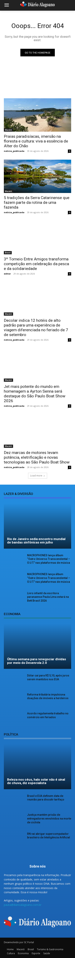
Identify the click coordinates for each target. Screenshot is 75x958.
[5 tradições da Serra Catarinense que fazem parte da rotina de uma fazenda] (37, 176)
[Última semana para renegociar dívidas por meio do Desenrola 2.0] (37, 646)
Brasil (8, 252)
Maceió (8, 130)
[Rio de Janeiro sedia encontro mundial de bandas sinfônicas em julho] (37, 526)
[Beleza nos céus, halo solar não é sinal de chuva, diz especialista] (37, 766)
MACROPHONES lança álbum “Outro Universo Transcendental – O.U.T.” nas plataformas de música (48, 559)
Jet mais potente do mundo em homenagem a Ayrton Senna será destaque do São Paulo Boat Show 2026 (34, 393)
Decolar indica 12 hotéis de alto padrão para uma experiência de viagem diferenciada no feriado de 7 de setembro (36, 327)
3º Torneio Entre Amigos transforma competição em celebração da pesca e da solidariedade (36, 264)
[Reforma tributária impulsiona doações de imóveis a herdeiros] (14, 700)
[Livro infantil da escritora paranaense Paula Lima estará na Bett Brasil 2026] (14, 598)
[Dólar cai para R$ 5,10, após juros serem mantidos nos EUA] (14, 681)
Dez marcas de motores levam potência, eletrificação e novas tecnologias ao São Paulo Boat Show (37, 457)
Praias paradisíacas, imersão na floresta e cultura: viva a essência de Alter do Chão (36, 141)
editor (7, 273)
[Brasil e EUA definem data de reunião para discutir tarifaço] (14, 801)
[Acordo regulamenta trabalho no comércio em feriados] (14, 719)
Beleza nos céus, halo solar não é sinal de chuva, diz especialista (36, 781)
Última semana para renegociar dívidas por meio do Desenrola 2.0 (36, 661)
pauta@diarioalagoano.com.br (22, 905)
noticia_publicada (14, 151)
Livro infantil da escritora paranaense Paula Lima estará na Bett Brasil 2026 (48, 597)
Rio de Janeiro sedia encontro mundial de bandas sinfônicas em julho (36, 540)
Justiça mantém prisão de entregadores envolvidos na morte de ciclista (49, 818)
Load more (36, 475)
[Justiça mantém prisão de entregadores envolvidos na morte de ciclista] (14, 820)
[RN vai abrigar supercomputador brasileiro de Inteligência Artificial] (14, 839)
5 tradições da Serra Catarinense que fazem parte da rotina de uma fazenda (36, 202)
